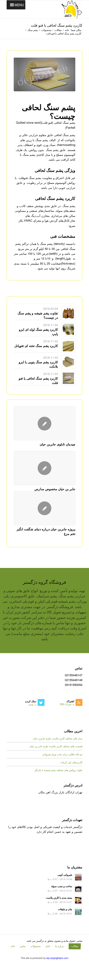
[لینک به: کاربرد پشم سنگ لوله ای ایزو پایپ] (68, 329)
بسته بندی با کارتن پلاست (59, 897)
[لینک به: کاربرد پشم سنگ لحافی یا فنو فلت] (68, 378)
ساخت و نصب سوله (61, 886)
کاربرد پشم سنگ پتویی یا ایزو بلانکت (38, 364)
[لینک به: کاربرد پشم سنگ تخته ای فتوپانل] (68, 345)
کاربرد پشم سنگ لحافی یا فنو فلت (56, 25)
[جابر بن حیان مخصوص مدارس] (44, 468)
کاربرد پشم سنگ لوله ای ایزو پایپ (38, 331)
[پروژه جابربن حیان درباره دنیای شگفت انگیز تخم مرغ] (44, 508)
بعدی (68, 457)
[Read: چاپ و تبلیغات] (78, 912)
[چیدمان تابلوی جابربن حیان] (44, 423)
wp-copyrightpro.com (57, 958)
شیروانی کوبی (65, 874)
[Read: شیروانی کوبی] (78, 877)
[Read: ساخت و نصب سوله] (78, 889)
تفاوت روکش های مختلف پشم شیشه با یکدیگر (58, 770)
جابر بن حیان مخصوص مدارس (54, 488)
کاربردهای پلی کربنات (71, 762)
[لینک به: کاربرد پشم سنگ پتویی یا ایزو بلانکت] (68, 362)
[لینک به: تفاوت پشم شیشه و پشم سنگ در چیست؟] (68, 313)
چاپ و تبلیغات (65, 909)
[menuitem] (73, 946)
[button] (19, 4)
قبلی (20, 457)
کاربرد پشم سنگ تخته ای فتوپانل (36, 345)
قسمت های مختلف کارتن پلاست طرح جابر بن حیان (55, 746)
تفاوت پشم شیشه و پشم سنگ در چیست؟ (38, 315)
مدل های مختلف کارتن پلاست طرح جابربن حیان (57, 738)
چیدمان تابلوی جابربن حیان (57, 444)
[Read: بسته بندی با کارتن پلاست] (78, 900)
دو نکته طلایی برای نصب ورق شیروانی (62, 754)
